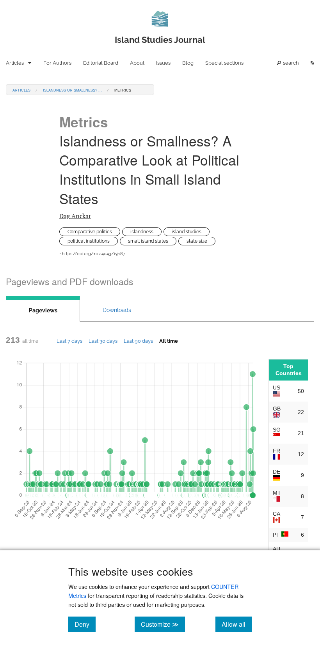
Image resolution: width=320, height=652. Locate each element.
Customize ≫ (163, 624)
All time (168, 341)
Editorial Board (100, 63)
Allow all (237, 624)
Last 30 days (103, 341)
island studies (186, 231)
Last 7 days (69, 341)
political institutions (89, 241)
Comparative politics (90, 231)
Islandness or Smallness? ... (72, 90)
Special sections (224, 63)
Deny (85, 624)
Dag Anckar (75, 215)
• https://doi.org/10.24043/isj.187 (92, 253)
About (137, 63)
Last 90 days (138, 341)
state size (197, 241)
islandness (141, 231)
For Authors (57, 63)
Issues (163, 63)
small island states (148, 241)
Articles (15, 63)
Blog (188, 63)
